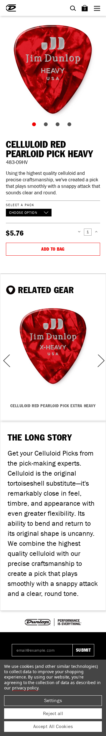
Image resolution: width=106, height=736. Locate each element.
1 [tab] (35, 126)
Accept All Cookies (53, 726)
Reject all (53, 713)
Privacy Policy (25, 688)
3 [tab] (59, 126)
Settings (53, 700)
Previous (5, 361)
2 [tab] (47, 126)
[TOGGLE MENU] (98, 8)
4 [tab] (71, 126)
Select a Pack (20, 205)
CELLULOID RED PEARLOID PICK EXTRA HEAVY (53, 406)
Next (100, 361)
